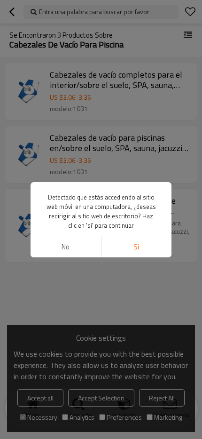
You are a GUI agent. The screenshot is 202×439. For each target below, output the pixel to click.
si (136, 246)
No (66, 246)
